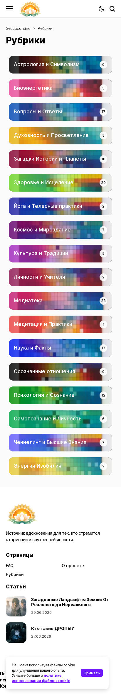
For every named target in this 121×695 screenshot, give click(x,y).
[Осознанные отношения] (60, 372)
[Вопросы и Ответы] (60, 112)
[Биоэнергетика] (60, 88)
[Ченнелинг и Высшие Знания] (60, 442)
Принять (92, 672)
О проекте (73, 565)
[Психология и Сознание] (60, 395)
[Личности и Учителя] (60, 277)
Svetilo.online (18, 28)
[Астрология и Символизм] (60, 65)
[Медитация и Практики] (60, 324)
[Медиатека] (60, 301)
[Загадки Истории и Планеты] (60, 159)
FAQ (10, 565)
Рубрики (15, 574)
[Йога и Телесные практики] (60, 206)
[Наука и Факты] (60, 348)
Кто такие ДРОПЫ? (52, 628)
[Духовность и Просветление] (60, 135)
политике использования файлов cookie (41, 678)
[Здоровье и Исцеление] (60, 183)
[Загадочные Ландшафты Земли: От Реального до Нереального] (16, 606)
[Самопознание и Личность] (60, 419)
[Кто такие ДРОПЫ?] (16, 632)
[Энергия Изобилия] (60, 466)
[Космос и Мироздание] (60, 230)
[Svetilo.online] (30, 8)
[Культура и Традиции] (60, 253)
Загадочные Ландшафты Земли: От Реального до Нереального (70, 602)
